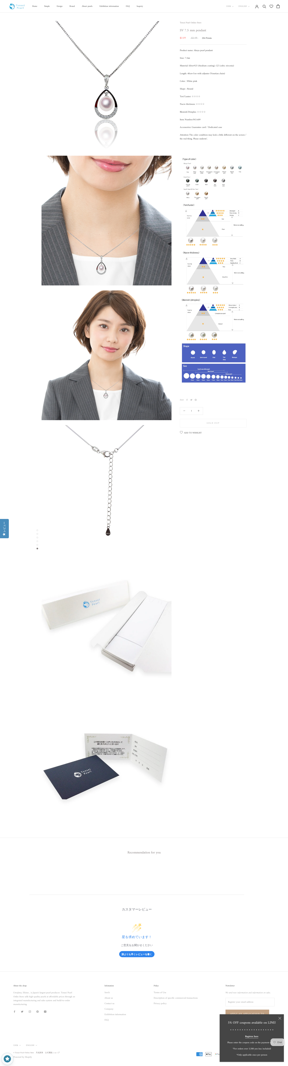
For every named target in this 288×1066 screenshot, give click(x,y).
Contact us (109, 1003)
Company (108, 1009)
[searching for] (264, 6)
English (242, 6)
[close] (279, 1018)
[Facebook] (187, 400)
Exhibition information (109, 6)
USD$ (228, 6)
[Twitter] (191, 400)
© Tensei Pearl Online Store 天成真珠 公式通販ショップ (36, 1052)
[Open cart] (278, 6)
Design (59, 6)
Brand (72, 6)
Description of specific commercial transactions (176, 998)
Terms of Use (160, 992)
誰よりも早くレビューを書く (137, 954)
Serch (107, 992)
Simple (47, 6)
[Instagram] (30, 1011)
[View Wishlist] (271, 6)
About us (108, 998)
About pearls (87, 6)
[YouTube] (45, 1011)
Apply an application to (247, 1014)
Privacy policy (160, 1003)
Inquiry (140, 6)
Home (34, 6)
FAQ (128, 6)
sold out (213, 423)
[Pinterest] (196, 400)
